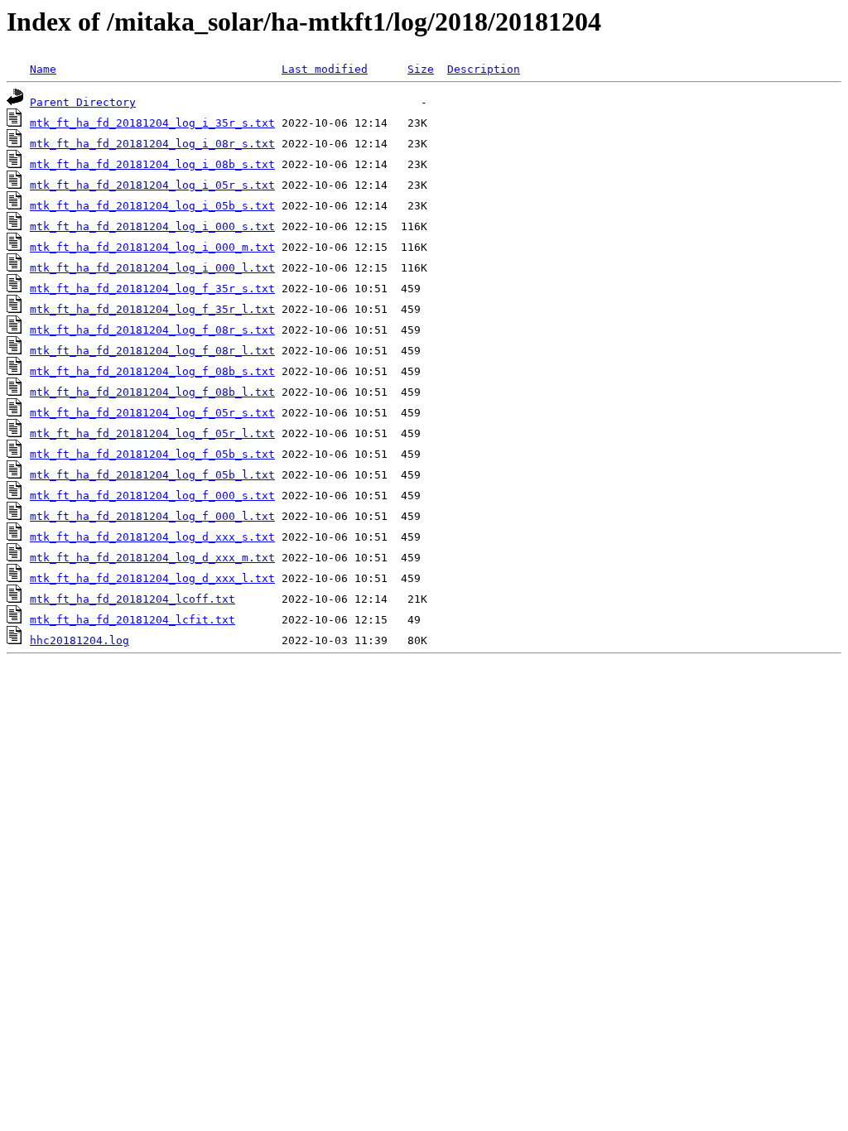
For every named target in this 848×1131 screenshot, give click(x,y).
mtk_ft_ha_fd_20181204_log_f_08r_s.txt (152, 330)
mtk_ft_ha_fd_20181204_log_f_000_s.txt (152, 495)
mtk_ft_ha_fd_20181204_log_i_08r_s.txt (152, 143)
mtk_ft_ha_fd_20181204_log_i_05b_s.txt (152, 206)
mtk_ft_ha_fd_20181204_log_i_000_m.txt (152, 247)
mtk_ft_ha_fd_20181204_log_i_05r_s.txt (152, 185)
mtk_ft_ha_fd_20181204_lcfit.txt (132, 620)
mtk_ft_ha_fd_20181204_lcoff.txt (132, 599)
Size (420, 69)
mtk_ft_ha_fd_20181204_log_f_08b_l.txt (152, 392)
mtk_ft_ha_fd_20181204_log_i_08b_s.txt (152, 164)
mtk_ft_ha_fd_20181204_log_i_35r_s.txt (152, 123)
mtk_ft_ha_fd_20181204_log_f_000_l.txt (152, 516)
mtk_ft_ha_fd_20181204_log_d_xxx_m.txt (152, 557)
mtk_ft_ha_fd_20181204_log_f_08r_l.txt (152, 350)
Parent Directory (83, 102)
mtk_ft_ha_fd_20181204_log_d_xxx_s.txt (152, 537)
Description (483, 69)
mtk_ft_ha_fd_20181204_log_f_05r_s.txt (152, 413)
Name (43, 69)
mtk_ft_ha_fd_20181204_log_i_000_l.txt (152, 268)
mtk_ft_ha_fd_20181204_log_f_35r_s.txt (152, 288)
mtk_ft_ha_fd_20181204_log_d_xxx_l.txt (152, 578)
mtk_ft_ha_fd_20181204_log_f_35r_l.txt (152, 309)
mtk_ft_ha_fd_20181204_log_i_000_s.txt (152, 226)
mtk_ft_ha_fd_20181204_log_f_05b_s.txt (152, 454)
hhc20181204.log (79, 640)
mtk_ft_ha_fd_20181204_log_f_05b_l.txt (152, 475)
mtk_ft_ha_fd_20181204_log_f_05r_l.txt (152, 433)
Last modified (325, 69)
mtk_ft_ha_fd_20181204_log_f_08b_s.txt (152, 371)
